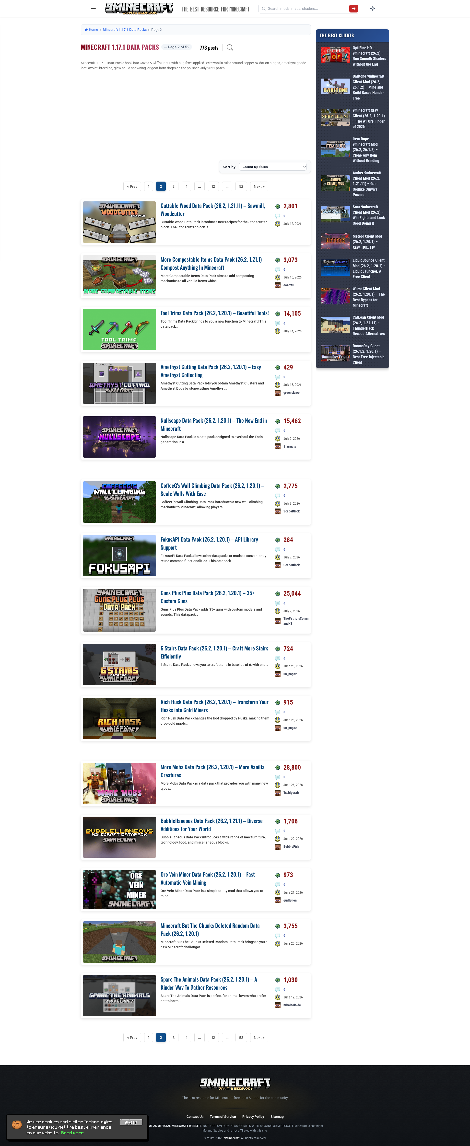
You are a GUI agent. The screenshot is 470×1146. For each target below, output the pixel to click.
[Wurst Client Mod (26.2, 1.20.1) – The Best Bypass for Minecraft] (335, 297)
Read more (72, 1132)
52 (241, 186)
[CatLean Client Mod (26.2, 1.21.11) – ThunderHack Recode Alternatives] (335, 326)
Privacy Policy (253, 1117)
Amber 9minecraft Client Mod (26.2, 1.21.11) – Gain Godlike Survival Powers (367, 184)
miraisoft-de (292, 1005)
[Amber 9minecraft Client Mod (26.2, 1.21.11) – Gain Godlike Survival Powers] (335, 184)
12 (213, 186)
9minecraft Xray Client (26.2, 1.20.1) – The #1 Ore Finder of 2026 (369, 118)
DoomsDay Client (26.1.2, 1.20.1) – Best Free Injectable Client (369, 354)
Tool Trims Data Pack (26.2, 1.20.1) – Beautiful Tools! (215, 313)
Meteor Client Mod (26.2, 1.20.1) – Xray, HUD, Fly (367, 242)
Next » (259, 186)
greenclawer (292, 392)
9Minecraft (231, 1138)
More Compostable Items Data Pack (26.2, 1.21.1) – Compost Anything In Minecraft (213, 263)
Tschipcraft (291, 793)
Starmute (289, 446)
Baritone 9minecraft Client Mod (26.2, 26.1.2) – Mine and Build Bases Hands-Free (368, 87)
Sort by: (229, 166)
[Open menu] (93, 8)
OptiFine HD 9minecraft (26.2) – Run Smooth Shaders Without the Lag (369, 56)
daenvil (288, 285)
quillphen (290, 900)
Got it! (131, 1123)
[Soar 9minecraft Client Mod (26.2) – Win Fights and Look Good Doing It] (335, 215)
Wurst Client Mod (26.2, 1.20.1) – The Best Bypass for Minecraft (369, 297)
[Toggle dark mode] (372, 8)
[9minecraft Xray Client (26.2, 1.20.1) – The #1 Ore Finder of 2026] (335, 118)
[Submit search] (353, 8)
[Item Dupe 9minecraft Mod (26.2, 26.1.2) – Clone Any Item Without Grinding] (335, 150)
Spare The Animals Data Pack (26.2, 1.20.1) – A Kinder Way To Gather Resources (209, 983)
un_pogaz (290, 674)
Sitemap (277, 1117)
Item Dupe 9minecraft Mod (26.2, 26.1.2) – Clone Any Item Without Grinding (366, 150)
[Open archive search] (230, 47)
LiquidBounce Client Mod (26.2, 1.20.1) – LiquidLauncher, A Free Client (369, 268)
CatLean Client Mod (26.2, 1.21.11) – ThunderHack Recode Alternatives (369, 325)
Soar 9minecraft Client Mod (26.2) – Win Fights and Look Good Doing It (369, 215)
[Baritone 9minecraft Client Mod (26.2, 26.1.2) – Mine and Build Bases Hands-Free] (335, 87)
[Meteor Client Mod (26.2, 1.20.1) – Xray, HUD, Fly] (335, 242)
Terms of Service (223, 1117)
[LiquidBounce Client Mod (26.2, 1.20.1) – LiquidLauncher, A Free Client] (335, 268)
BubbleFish (291, 846)
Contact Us (195, 1117)
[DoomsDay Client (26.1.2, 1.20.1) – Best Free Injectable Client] (335, 354)
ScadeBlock (291, 511)
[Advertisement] (196, 107)
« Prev (132, 186)
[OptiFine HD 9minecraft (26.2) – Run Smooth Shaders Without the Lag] (335, 56)
